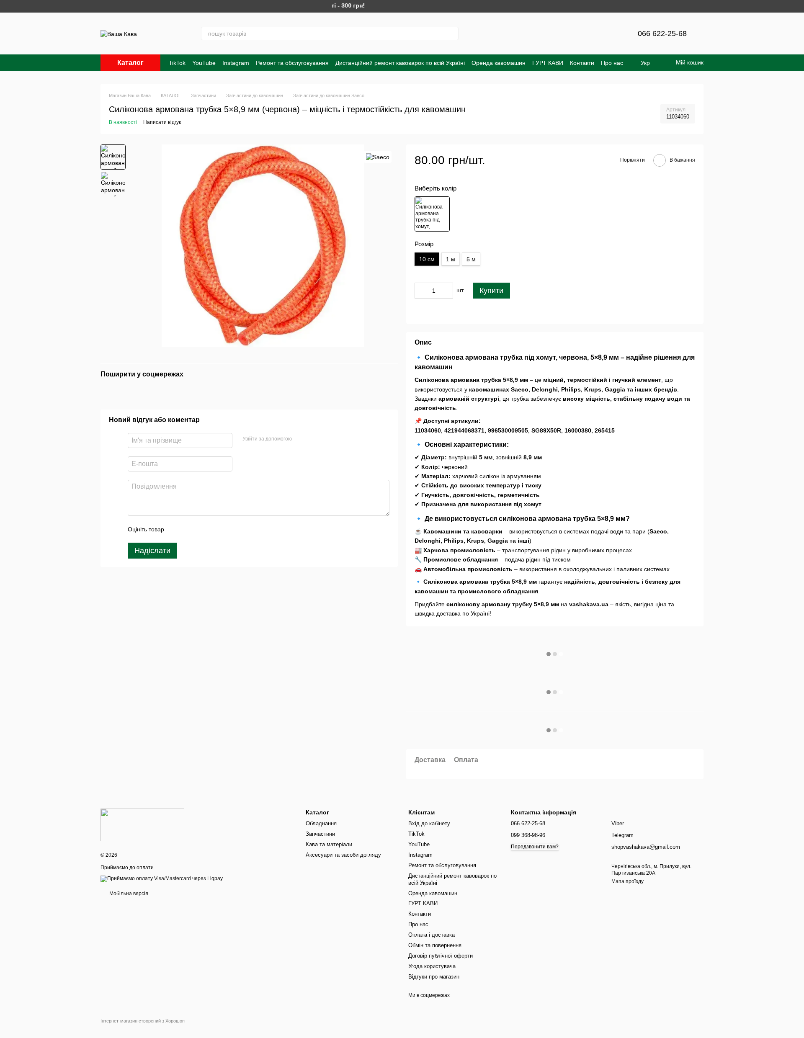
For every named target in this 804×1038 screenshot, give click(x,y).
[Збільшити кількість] (447, 290)
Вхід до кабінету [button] (429, 823)
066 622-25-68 (662, 33)
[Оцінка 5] (231, 530)
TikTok (177, 62)
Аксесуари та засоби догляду (343, 855)
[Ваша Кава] (142, 824)
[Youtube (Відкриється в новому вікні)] (544, 33)
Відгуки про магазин (433, 977)
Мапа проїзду (627, 881)
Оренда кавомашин (499, 62)
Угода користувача (432, 966)
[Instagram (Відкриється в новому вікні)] (483, 33)
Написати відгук (162, 122)
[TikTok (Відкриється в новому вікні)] (523, 33)
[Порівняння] (589, 33)
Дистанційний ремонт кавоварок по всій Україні (400, 62)
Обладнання (321, 823)
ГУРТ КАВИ (547, 62)
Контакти (582, 62)
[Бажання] (611, 33)
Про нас (612, 62)
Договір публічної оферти (440, 956)
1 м (450, 259)
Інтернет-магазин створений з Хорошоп (142, 1020)
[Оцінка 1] (178, 530)
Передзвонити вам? (535, 847)
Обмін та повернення (434, 945)
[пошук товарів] (452, 33)
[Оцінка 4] (218, 530)
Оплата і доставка (431, 935)
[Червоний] (432, 214)
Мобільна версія (128, 893)
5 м (471, 259)
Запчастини (320, 834)
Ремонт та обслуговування (292, 62)
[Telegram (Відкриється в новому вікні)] (503, 33)
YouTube (204, 62)
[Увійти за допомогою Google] (314, 440)
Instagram (235, 62)
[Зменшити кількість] (421, 290)
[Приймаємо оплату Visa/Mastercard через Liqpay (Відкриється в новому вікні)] (161, 878)
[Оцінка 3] (204, 530)
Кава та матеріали (329, 844)
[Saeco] (378, 157)
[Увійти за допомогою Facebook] (301, 440)
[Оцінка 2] (191, 530)
